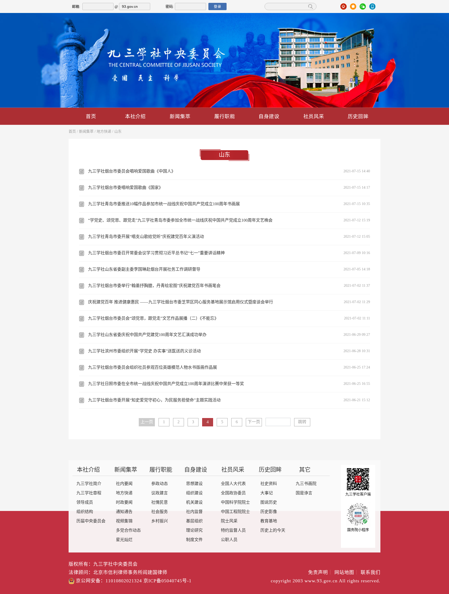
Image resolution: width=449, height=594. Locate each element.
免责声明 (320, 572)
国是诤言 (304, 493)
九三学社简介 (88, 484)
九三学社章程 (88, 493)
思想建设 (194, 484)
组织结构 (84, 512)
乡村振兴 (159, 521)
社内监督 (194, 512)
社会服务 (159, 512)
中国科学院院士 (235, 502)
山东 (118, 132)
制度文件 (194, 540)
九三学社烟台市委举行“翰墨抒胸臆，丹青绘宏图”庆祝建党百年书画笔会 (154, 286)
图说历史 (268, 502)
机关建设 (194, 502)
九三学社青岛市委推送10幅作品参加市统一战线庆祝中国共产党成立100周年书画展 (164, 204)
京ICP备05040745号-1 (167, 581)
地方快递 (104, 132)
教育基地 (268, 521)
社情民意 (159, 502)
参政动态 (159, 484)
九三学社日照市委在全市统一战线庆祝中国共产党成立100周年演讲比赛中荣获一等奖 (166, 384)
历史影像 (268, 512)
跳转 (302, 422)
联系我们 (370, 572)
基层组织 (194, 521)
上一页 (147, 422)
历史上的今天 (272, 530)
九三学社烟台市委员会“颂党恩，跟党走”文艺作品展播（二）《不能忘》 (153, 318)
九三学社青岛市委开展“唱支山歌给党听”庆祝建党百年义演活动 (146, 237)
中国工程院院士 (235, 512)
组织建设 (194, 493)
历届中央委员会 (90, 521)
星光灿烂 (124, 540)
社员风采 (313, 116)
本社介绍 (135, 116)
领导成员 (84, 502)
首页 (91, 116)
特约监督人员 (233, 530)
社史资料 (268, 484)
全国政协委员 (233, 493)
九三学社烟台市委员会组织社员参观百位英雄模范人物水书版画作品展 (152, 367)
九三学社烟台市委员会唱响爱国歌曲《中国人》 (131, 171)
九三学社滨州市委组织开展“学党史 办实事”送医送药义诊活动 (144, 351)
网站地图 (346, 572)
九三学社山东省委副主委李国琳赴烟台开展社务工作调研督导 (144, 269)
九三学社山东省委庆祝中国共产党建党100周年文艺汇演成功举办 (147, 335)
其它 (305, 470)
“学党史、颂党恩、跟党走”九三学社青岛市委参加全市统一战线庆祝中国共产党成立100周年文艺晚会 (180, 220)
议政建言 (159, 493)
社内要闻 (124, 484)
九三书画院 (306, 484)
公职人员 (229, 540)
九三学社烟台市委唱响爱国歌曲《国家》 (125, 188)
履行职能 (224, 116)
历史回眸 (358, 116)
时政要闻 (124, 502)
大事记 (266, 493)
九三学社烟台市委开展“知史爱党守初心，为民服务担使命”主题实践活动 (154, 400)
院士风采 (229, 521)
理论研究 (194, 530)
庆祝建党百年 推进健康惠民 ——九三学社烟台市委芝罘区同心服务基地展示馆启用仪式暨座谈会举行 (180, 302)
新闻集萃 (180, 116)
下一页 (254, 422)
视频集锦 (124, 521)
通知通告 (124, 512)
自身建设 (269, 116)
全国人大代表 (233, 484)
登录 (217, 6)
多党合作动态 (128, 530)
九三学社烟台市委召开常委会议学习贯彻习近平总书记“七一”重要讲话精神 (156, 253)
